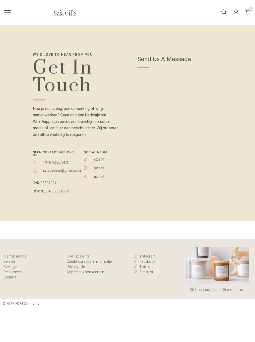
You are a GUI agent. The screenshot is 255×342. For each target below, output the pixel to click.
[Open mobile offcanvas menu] (7, 12)
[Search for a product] (224, 12)
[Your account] (236, 12)
